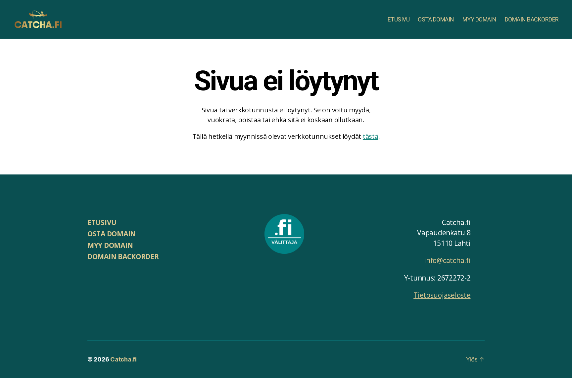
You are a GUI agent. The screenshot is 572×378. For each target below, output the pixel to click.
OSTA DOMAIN (436, 19)
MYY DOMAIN (479, 19)
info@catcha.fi (447, 260)
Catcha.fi (123, 359)
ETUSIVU (399, 19)
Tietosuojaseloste (441, 295)
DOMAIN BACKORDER (532, 19)
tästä (370, 136)
